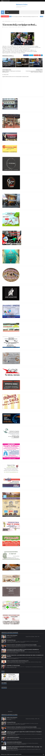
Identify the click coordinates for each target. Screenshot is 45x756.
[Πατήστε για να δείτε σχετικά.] (9, 140)
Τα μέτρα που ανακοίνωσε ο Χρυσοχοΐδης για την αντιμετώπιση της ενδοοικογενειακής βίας (22, 644)
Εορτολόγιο (10, 711)
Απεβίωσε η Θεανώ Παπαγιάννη (12, 635)
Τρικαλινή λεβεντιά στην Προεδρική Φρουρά (14, 742)
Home (3, 21)
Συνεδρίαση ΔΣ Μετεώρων (11, 640)
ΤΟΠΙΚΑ (26, 16)
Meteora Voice (21, 4)
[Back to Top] (43, 754)
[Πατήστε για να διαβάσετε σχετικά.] (11, 127)
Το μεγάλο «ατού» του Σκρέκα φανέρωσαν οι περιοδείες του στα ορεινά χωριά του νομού (8, 64)
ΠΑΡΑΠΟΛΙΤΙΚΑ (7, 21)
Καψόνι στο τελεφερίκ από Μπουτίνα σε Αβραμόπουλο (22, 65)
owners (20, 754)
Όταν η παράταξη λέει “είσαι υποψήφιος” (34, 65)
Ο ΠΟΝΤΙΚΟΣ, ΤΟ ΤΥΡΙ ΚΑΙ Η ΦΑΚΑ (13, 665)
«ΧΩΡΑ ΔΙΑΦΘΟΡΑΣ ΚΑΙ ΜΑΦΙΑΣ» (13, 737)
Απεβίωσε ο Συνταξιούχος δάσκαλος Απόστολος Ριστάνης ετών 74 (17, 660)
